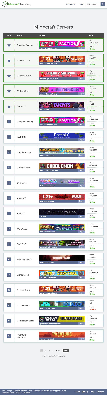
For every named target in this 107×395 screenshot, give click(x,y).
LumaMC (21, 106)
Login (80, 4)
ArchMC (21, 213)
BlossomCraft (23, 60)
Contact (100, 392)
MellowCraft (23, 91)
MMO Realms (23, 305)
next (66, 351)
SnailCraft (22, 244)
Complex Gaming (25, 45)
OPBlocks (21, 183)
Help (92, 392)
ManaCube (22, 228)
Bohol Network (24, 259)
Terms (77, 392)
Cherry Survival (24, 75)
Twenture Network (21, 335)
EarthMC (21, 137)
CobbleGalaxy (23, 167)
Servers (69, 4)
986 (58, 351)
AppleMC (21, 198)
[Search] (103, 4)
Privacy (85, 392)
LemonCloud (23, 274)
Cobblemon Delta (25, 320)
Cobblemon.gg (24, 152)
